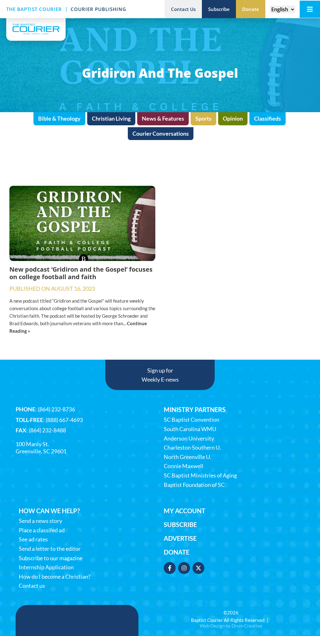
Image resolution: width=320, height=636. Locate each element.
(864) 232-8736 (56, 409)
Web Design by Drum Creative (231, 625)
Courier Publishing (98, 9)
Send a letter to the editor (50, 548)
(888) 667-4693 (64, 419)
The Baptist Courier (34, 9)
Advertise (180, 538)
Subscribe (180, 524)
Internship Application (46, 567)
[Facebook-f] (170, 568)
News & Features (163, 118)
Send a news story (40, 521)
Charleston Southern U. (192, 447)
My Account (184, 510)
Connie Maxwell (183, 466)
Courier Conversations (160, 133)
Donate (176, 552)
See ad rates (33, 539)
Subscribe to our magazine (50, 558)
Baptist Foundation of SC (194, 485)
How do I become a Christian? (54, 576)
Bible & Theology (59, 118)
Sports (203, 118)
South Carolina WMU (190, 429)
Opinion (233, 118)
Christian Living (111, 118)
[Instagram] (184, 568)
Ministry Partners (195, 409)
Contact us (32, 585)
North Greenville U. (187, 457)
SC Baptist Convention (191, 419)
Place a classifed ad (42, 530)
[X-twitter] (198, 568)
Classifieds (267, 118)
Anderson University (189, 438)
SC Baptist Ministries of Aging (200, 475)
